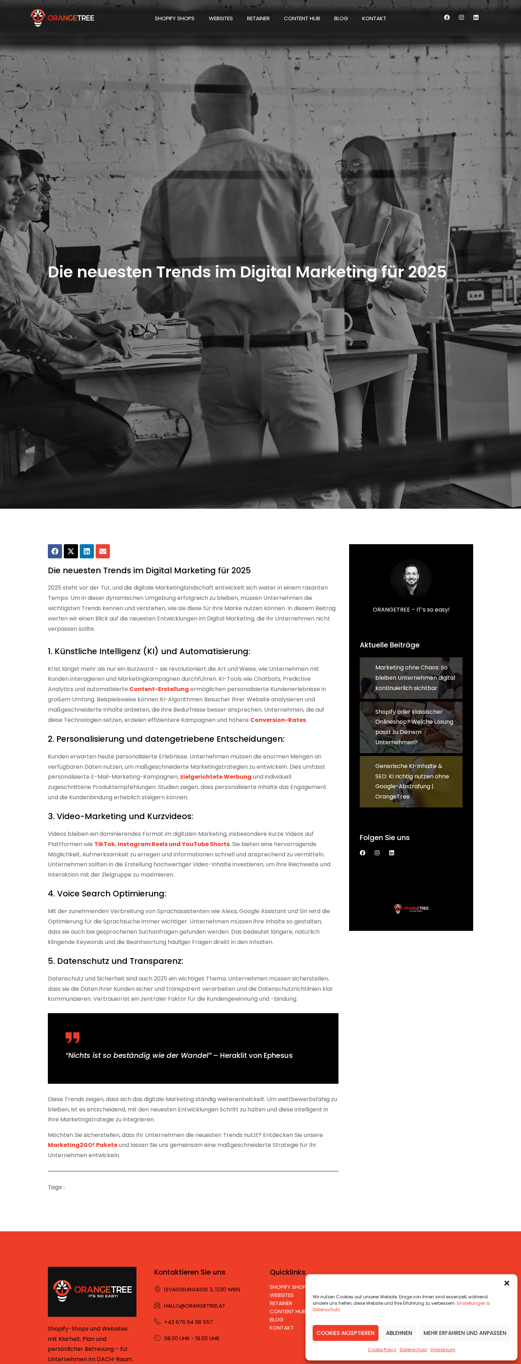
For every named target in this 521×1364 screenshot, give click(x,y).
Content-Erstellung (159, 689)
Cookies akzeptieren (345, 1333)
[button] (506, 1283)
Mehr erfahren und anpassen (465, 1333)
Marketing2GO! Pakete (82, 1145)
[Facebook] (447, 17)
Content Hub (302, 18)
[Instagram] (461, 17)
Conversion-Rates (278, 720)
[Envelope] (103, 551)
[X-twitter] (71, 551)
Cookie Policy (382, 1350)
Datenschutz (413, 1350)
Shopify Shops (175, 18)
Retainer (258, 18)
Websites (221, 18)
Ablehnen (399, 1333)
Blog (341, 18)
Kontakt (374, 18)
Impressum (443, 1350)
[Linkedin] (476, 17)
